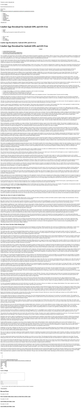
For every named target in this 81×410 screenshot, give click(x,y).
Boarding (5, 19)
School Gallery (6, 15)
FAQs (2, 10)
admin (6, 38)
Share (2, 352)
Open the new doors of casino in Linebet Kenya (12, 52)
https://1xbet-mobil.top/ (22, 183)
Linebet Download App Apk (12, 359)
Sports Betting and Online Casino (8, 401)
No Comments (6, 39)
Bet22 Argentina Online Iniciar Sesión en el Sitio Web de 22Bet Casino (16, 396)
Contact (4, 16)
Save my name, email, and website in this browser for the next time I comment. (17, 386)
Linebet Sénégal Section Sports (9, 51)
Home (4, 13)
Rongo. (6, 4)
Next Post (2, 360)
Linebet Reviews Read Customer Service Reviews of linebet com (18, 360)
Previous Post (3, 359)
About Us (5, 14)
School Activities (6, 20)
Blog (4, 31)
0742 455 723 (11, 2)
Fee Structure (5, 18)
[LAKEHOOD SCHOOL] (6, 11)
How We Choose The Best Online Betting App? (12, 53)
